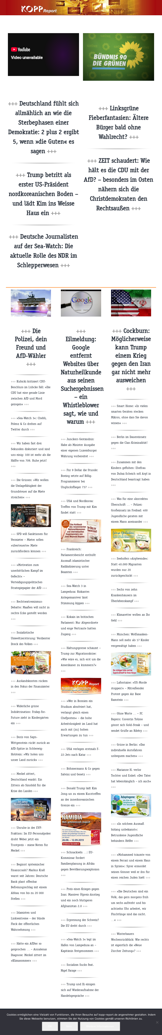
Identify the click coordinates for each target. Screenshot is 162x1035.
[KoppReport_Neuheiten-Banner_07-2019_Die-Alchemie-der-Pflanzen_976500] (31, 653)
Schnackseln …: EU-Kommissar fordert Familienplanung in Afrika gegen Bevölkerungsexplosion (80, 863)
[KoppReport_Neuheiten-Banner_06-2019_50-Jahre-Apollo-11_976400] (31, 799)
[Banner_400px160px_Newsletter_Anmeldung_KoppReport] (81, 679)
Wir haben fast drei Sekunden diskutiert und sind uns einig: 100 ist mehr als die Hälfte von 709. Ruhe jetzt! (31, 454)
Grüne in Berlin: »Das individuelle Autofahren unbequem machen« (128, 750)
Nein (69, 1026)
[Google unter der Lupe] (81, 291)
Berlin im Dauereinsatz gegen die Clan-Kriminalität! (129, 442)
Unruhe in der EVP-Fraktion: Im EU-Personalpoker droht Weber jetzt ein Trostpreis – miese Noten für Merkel (31, 839)
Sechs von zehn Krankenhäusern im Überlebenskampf (125, 595)
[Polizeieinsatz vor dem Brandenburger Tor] (31, 291)
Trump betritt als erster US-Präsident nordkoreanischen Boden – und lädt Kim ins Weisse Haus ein (43, 194)
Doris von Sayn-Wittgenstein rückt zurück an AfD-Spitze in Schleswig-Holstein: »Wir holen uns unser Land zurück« (30, 748)
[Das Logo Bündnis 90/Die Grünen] (118, 34)
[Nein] (157, 1022)
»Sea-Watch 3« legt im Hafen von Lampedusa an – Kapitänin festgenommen (80, 945)
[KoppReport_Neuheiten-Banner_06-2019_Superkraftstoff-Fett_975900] (131, 654)
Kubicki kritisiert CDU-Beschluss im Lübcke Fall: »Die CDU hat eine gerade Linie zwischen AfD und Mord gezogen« (30, 392)
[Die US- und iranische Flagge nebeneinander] (131, 291)
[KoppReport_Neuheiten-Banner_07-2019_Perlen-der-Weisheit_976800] (131, 530)
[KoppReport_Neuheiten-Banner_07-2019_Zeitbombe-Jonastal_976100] (31, 506)
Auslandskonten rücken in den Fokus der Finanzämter (30, 686)
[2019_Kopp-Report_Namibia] (81, 814)
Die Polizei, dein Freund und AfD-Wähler (31, 347)
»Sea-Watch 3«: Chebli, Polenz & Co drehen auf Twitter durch (29, 423)
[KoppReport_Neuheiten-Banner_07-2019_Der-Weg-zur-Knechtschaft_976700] (81, 521)
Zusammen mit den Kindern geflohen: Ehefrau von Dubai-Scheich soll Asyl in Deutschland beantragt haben (131, 473)
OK (50, 1026)
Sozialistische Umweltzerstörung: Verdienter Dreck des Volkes (30, 638)
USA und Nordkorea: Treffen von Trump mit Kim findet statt (79, 506)
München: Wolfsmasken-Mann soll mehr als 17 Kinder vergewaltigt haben (130, 640)
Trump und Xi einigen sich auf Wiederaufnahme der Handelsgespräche (80, 990)
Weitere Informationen (100, 1026)
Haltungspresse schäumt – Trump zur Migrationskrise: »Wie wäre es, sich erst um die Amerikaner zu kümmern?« (81, 659)
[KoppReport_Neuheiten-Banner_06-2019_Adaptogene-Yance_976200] (131, 795)
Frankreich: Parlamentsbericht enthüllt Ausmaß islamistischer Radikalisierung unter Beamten (78, 560)
